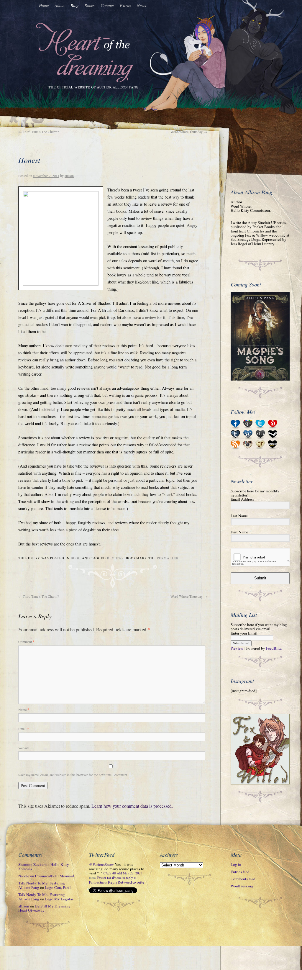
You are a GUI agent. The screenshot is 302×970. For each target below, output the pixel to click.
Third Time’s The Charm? (38, 131)
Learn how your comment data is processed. (132, 806)
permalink (168, 558)
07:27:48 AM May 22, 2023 (123, 873)
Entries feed (240, 871)
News (141, 5)
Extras (125, 5)
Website (23, 747)
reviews (115, 558)
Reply (113, 882)
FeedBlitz (274, 648)
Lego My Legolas (59, 899)
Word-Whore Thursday (188, 131)
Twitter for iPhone (109, 877)
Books (89, 5)
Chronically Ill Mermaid (54, 876)
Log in (236, 864)
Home (44, 5)
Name (23, 709)
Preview (237, 648)
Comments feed (243, 878)
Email (23, 728)
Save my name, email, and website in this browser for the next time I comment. (73, 774)
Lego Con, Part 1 (58, 887)
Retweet (124, 882)
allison (69, 175)
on (43, 866)
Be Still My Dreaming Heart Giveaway (44, 908)
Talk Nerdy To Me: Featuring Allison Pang (41, 885)
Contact (107, 5)
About (60, 5)
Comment (26, 641)
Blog (74, 5)
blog (76, 558)
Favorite (137, 882)
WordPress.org (242, 886)
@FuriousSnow (101, 864)
